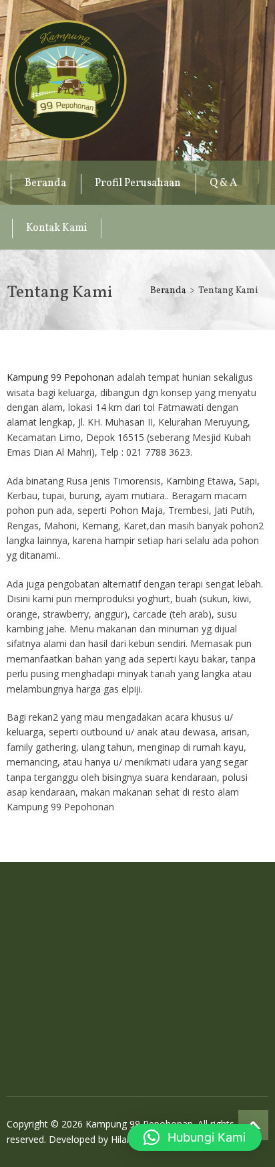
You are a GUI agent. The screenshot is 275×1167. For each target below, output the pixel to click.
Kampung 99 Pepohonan (67, 80)
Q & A (223, 183)
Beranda (45, 183)
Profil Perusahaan (138, 183)
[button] (194, 1137)
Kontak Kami (56, 228)
